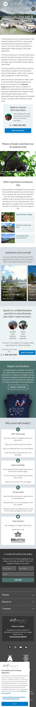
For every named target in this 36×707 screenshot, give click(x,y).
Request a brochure (18, 387)
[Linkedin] (26, 647)
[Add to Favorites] (33, 9)
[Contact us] (5, 4)
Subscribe (18, 580)
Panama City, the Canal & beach (10, 287)
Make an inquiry (18, 130)
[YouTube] (21, 647)
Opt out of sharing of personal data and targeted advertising (13, 698)
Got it (15, 704)
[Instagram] (15, 647)
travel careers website (18, 637)
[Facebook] (10, 647)
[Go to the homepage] (18, 3)
